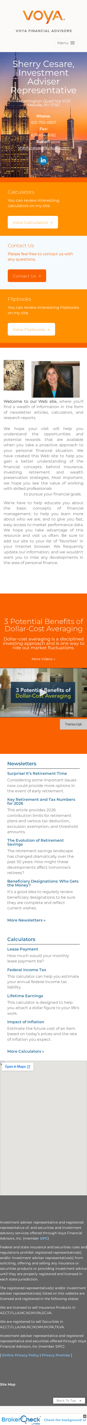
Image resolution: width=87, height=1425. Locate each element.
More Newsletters (26, 920)
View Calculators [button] (30, 222)
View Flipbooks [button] (29, 329)
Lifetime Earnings (25, 996)
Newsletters (21, 764)
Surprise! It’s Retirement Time (37, 773)
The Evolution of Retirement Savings (35, 842)
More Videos (43, 659)
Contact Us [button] (24, 276)
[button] (66, 43)
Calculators (21, 939)
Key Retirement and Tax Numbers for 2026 (41, 801)
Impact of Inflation (25, 1022)
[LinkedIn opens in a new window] (43, 160)
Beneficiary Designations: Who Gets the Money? (43, 883)
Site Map (7, 1384)
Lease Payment (22, 949)
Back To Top (67, 1400)
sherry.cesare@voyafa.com (43, 148)
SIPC (44, 1238)
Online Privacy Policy (20, 1355)
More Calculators (25, 1051)
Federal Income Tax (26, 970)
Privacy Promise (56, 1355)
